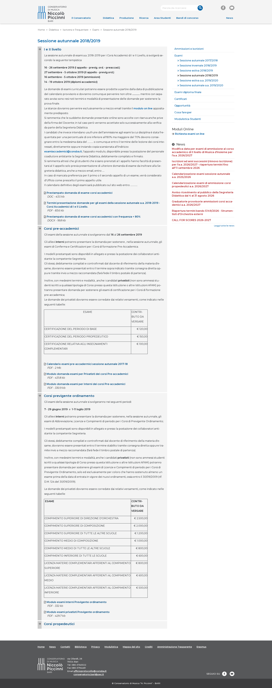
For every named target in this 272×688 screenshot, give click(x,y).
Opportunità (182, 105)
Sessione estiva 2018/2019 (196, 70)
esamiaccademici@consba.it (63, 151)
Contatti (65, 646)
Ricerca (143, 17)
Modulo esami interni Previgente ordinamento (77, 602)
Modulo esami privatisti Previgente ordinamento (78, 612)
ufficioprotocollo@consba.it (90, 671)
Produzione (126, 17)
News (229, 17)
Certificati (180, 98)
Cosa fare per (183, 112)
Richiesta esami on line (189, 133)
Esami (95, 29)
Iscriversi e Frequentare (75, 29)
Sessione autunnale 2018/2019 (199, 75)
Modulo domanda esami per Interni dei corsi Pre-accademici (86, 384)
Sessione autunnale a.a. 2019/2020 (201, 85)
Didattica (108, 17)
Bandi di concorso (187, 17)
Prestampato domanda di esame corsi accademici (79, 192)
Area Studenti (162, 17)
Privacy (95, 646)
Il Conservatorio (81, 17)
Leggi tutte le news (224, 225)
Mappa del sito (131, 646)
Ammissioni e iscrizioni (189, 48)
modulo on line (143, 108)
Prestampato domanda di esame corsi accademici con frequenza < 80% (94, 216)
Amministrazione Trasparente (174, 646)
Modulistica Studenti (187, 119)
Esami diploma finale (187, 92)
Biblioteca (81, 646)
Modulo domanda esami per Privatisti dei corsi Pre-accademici (87, 373)
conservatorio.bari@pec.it (89, 674)
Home (41, 29)
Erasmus (201, 646)
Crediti (149, 646)
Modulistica (111, 646)
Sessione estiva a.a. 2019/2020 (199, 80)
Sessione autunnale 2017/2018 (199, 60)
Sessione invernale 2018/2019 (198, 65)
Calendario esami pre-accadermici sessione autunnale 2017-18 (87, 364)
